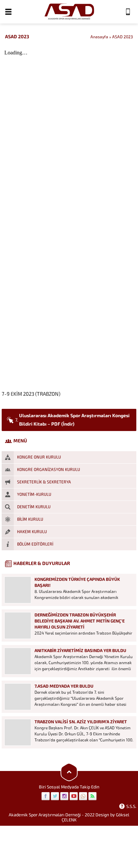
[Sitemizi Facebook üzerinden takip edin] (46, 796)
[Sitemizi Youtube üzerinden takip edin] (74, 796)
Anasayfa (99, 37)
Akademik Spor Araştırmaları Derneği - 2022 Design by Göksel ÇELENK (69, 817)
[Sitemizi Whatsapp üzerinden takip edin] (83, 796)
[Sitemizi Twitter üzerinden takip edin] (55, 796)
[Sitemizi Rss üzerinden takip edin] (92, 796)
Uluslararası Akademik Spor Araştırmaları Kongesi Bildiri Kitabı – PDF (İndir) (72, 420)
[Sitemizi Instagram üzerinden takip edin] (64, 796)
